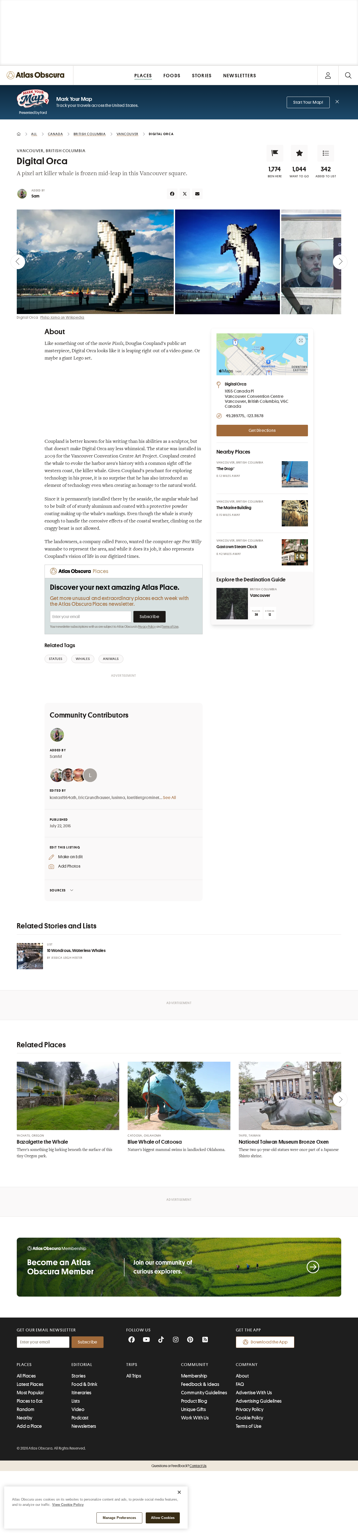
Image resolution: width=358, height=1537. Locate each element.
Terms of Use (170, 626)
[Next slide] (340, 262)
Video (78, 1409)
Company (247, 1365)
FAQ (240, 1384)
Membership (194, 1376)
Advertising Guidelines (259, 1401)
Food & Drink (84, 1384)
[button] (275, 153)
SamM (56, 756)
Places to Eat (30, 1401)
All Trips (133, 1376)
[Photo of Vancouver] (232, 603)
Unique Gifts (193, 1409)
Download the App (269, 1342)
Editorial (82, 1365)
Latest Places (30, 1384)
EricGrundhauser (94, 798)
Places (24, 1365)
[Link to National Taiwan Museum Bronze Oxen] (290, 1096)
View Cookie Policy (68, 1505)
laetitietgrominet (143, 798)
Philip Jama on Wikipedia (62, 317)
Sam (35, 196)
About (242, 1376)
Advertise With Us (254, 1393)
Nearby (24, 1418)
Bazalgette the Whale (42, 1142)
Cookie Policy (249, 1418)
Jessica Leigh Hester (66, 957)
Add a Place (29, 1426)
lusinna (118, 798)
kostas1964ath (63, 798)
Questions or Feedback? (179, 1466)
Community (195, 1365)
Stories (78, 1376)
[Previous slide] (17, 262)
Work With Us (195, 1418)
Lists (76, 1401)
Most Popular (30, 1393)
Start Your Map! (308, 102)
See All (169, 798)
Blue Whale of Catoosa (155, 1142)
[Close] (179, 1492)
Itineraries (81, 1393)
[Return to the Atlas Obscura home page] (36, 75)
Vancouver (260, 595)
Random (26, 1409)
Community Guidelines (204, 1393)
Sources (58, 890)
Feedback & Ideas (200, 1384)
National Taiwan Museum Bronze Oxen (284, 1142)
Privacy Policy (147, 626)
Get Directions (262, 430)
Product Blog (194, 1401)
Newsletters (84, 1426)
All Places (26, 1376)
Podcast (80, 1418)
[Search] (348, 75)
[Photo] (295, 474)
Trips (132, 1365)
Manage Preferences (119, 1518)
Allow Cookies (163, 1518)
